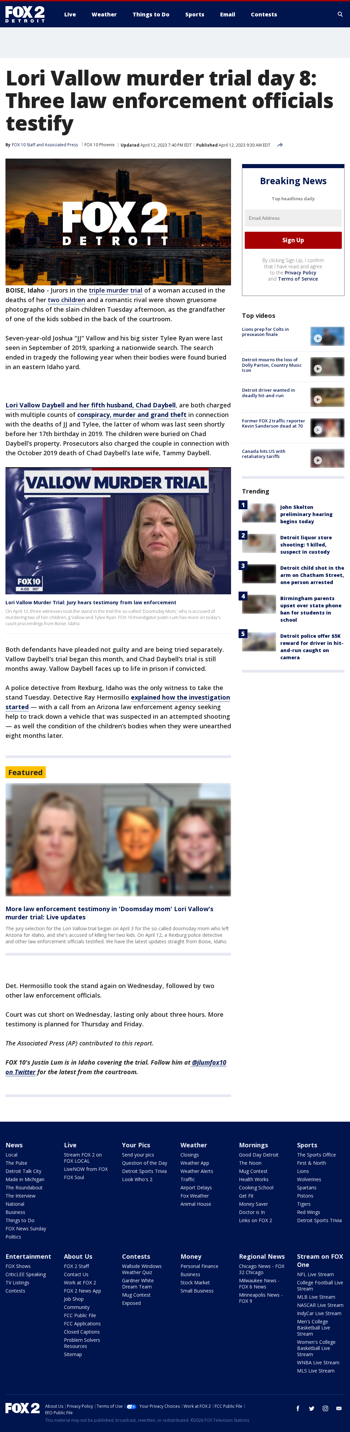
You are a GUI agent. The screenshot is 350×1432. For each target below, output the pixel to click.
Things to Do (20, 1220)
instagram (325, 1408)
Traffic (187, 1179)
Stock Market (195, 1282)
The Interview (20, 1195)
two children (66, 300)
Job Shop (74, 1299)
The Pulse (16, 1163)
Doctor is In (252, 1212)
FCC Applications (82, 1323)
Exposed (131, 1303)
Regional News (262, 1256)
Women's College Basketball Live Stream (316, 1348)
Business (15, 1212)
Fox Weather (194, 1195)
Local (11, 1154)
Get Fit (246, 1195)
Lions (303, 1171)
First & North (311, 1163)
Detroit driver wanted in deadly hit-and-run (268, 392)
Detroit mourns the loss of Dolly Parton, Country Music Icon (272, 364)
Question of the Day (144, 1163)
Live (70, 1145)
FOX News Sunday (25, 1228)
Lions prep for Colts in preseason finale (265, 332)
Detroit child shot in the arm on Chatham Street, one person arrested (312, 575)
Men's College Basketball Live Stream (313, 1327)
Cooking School (256, 1187)
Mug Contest (253, 1171)
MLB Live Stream (316, 1297)
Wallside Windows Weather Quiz (142, 1269)
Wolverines (309, 1179)
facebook (298, 1408)
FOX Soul (74, 1177)
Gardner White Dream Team (138, 1283)
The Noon (250, 1163)
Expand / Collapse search (340, 14)
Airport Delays (196, 1187)
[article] (118, 840)
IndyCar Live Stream (319, 1313)
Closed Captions (82, 1331)
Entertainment (28, 1256)
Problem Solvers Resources (82, 1343)
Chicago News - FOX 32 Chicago (261, 1269)
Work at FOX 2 (80, 1282)
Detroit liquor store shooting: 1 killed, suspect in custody (306, 544)
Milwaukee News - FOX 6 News (259, 1283)
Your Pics (136, 1145)
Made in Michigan (24, 1179)
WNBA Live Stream (318, 1362)
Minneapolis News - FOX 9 (261, 1298)
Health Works (254, 1179)
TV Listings (17, 1282)
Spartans (307, 1187)
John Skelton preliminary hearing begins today (306, 514)
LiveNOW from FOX (86, 1169)
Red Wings (308, 1212)
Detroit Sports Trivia (144, 1171)
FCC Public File (80, 1315)
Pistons (305, 1195)
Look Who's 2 (137, 1179)
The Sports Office (316, 1154)
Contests (15, 1290)
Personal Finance (199, 1266)
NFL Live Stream (315, 1274)
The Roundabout (24, 1187)
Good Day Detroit (259, 1154)
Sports (307, 1145)
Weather (193, 1145)
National (14, 1204)
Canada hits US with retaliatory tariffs (263, 454)
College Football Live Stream (320, 1285)
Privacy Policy (301, 272)
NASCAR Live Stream (320, 1305)
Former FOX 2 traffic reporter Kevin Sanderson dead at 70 (273, 423)
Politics (13, 1236)
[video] (327, 336)
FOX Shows (18, 1266)
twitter (311, 1408)
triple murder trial (116, 290)
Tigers (304, 1204)
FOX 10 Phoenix (99, 145)
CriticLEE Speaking (25, 1274)
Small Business (197, 1290)
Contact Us (76, 1274)
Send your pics (138, 1154)
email (339, 1408)
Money (190, 1256)
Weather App (194, 1163)
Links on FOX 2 (255, 1220)
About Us (78, 1256)
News (14, 1145)
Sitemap (73, 1354)
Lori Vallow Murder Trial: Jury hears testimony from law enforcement (90, 602)
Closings (189, 1154)
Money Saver (253, 1204)
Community (77, 1307)
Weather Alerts (196, 1171)
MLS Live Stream (316, 1370)
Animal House (195, 1204)
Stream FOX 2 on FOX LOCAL (83, 1157)
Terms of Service (298, 278)
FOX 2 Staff (76, 1266)
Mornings (253, 1145)
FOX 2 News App (82, 1290)
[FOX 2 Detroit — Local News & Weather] (28, 14)
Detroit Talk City (23, 1171)
